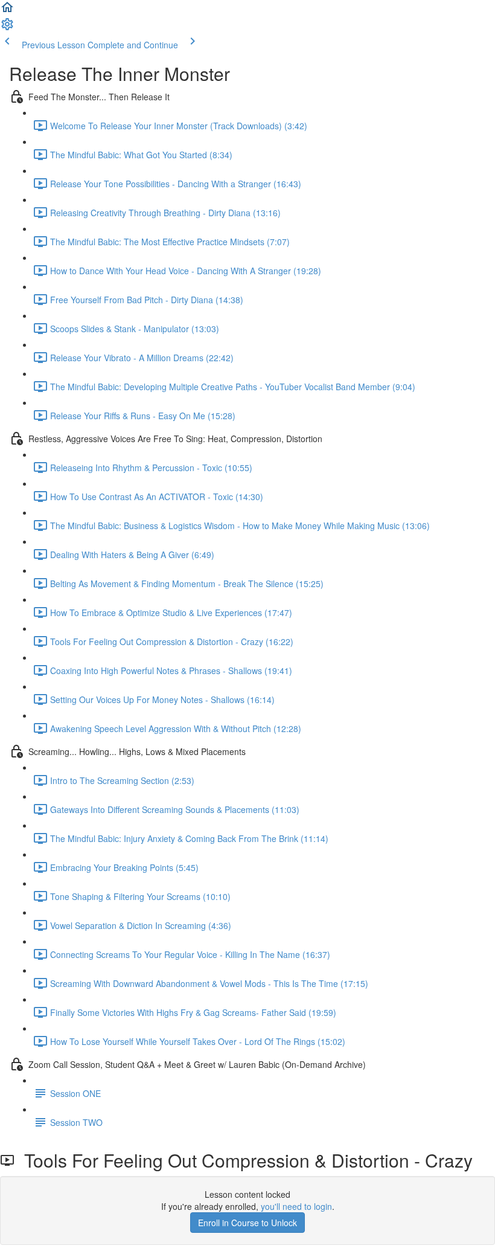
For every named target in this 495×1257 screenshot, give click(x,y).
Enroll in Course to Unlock (247, 1223)
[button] (7, 11)
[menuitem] (7, 28)
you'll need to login (296, 1206)
